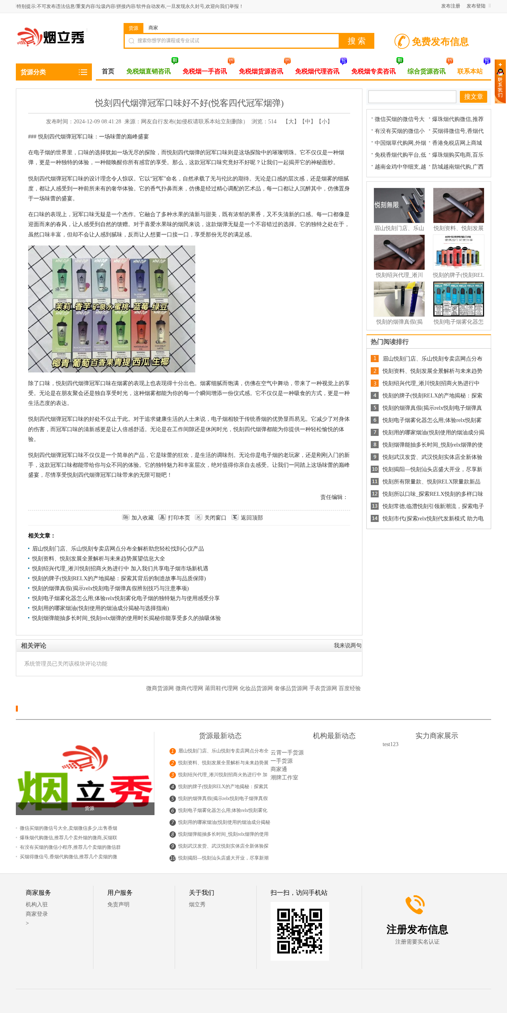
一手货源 (282, 761)
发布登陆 (476, 6)
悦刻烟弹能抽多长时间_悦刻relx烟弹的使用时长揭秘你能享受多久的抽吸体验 (126, 618)
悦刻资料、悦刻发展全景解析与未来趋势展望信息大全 (98, 559)
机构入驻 (37, 904)
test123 (390, 744)
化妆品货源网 (257, 688)
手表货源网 (324, 688)
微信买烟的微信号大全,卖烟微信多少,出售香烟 (68, 828)
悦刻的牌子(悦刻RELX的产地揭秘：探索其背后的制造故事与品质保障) (119, 578)
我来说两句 (348, 645)
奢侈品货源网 (291, 688)
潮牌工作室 (284, 778)
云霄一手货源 (287, 753)
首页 (108, 71)
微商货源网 (160, 688)
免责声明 (118, 904)
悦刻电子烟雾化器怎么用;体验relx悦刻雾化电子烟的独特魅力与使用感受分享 (126, 598)
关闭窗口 (215, 518)
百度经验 (350, 688)
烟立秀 (197, 904)
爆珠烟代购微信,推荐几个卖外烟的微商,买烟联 (68, 837)
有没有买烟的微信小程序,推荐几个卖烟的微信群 (70, 847)
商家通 (279, 769)
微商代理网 (190, 688)
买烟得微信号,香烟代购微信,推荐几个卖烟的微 (68, 857)
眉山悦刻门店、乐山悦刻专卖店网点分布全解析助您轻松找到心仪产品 (118, 549)
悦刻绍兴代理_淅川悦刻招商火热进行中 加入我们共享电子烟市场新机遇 (120, 569)
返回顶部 (252, 518)
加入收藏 (143, 518)
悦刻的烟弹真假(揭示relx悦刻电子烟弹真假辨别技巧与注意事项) (110, 588)
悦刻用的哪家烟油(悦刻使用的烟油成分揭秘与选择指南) (100, 608)
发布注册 (450, 6)
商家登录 (37, 914)
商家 (153, 28)
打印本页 (179, 518)
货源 (133, 28)
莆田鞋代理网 (222, 688)
